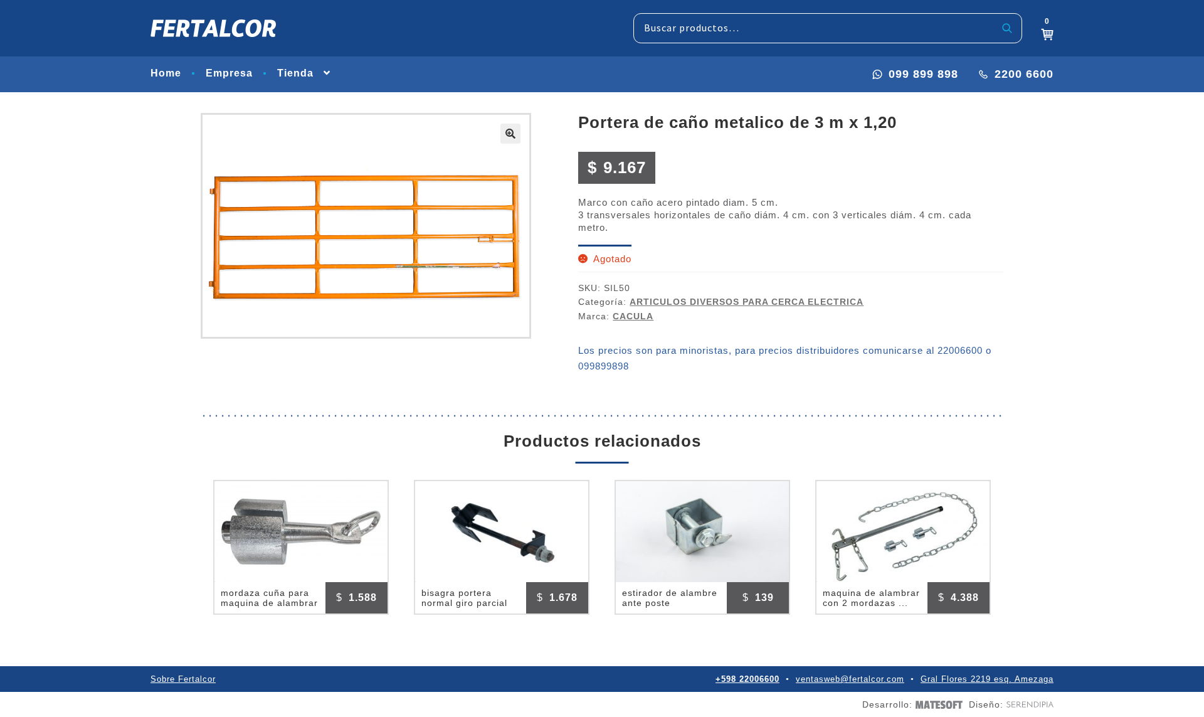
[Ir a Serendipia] (1028, 704)
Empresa (229, 73)
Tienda (295, 73)
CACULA (633, 316)
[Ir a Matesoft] (937, 705)
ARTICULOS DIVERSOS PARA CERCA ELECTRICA (746, 302)
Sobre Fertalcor (183, 679)
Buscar (1007, 28)
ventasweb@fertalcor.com (850, 679)
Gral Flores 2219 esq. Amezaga (987, 679)
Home (165, 73)
